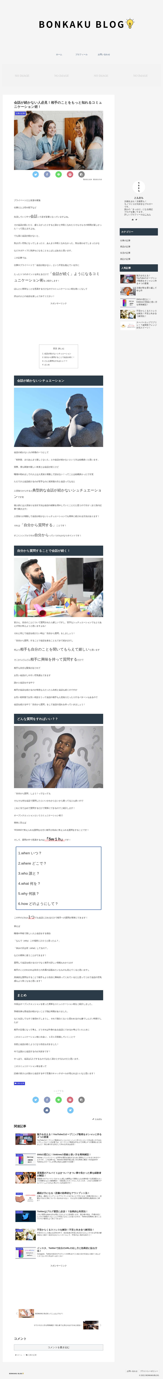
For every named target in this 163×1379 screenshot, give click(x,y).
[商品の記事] (22, 75)
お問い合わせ (132, 1371)
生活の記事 (125, 253)
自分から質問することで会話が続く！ (59, 357)
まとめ (47, 365)
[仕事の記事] (62, 75)
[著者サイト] (47, 1110)
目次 (55, 348)
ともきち (138, 197)
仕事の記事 (20, 1083)
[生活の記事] (101, 75)
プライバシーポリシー (149, 1371)
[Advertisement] (58, 188)
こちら (148, 214)
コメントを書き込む (59, 1347)
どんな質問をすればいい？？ (55, 361)
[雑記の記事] (140, 75)
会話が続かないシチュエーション (57, 354)
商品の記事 (125, 247)
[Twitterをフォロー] (70, 1110)
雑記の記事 (125, 259)
